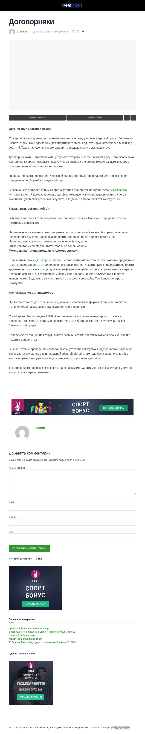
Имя (12, 501)
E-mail (13, 516)
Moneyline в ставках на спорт (25, 638)
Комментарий (17, 467)
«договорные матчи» (48, 260)
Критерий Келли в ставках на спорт (29, 628)
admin (23, 31)
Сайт (11, 531)
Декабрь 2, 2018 (41, 31)
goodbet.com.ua (27, 727)
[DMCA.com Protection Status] (120, 727)
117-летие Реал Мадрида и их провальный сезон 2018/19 (42, 642)
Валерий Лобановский (22, 635)
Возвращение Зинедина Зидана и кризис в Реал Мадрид (42, 631)
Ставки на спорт (100, 727)
